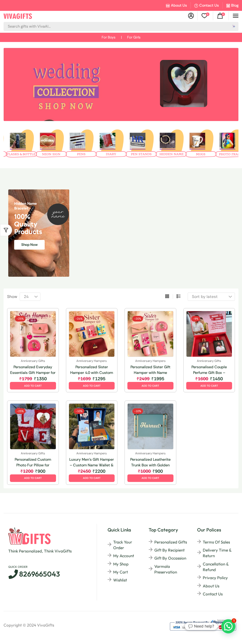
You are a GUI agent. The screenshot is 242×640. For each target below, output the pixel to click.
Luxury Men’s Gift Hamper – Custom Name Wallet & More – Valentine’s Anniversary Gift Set (91, 462)
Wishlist (120, 579)
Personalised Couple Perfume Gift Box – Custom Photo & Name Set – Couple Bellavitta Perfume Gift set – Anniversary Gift (209, 370)
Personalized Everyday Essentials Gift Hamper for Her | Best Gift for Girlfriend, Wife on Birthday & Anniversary (33, 370)
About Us (179, 5)
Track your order (122, 545)
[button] (205, 15)
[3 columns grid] (167, 296)
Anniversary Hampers (91, 361)
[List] (178, 296)
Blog (234, 5)
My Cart (120, 571)
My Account (123, 555)
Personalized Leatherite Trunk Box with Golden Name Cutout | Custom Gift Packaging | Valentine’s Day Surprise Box (150, 462)
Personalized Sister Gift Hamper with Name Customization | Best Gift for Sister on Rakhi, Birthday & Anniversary (150, 370)
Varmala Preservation (165, 569)
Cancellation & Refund (216, 566)
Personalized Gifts (170, 542)
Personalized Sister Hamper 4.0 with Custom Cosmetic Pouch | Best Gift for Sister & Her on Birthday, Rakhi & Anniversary (91, 370)
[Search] (234, 26)
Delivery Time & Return (217, 553)
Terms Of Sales (216, 542)
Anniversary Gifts (33, 361)
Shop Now (29, 244)
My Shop (121, 563)
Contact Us (209, 5)
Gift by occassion (170, 558)
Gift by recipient (169, 550)
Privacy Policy (215, 577)
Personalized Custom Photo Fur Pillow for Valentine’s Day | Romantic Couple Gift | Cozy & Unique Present (33, 462)
